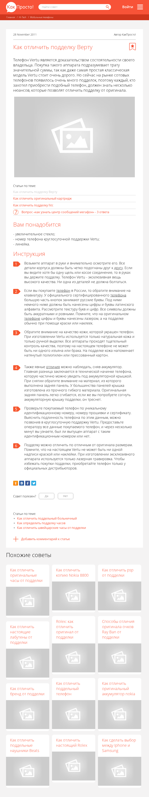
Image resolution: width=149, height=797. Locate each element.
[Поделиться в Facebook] (27, 483)
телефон (63, 290)
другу (118, 267)
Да (46, 496)
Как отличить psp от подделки (117, 572)
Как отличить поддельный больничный (47, 518)
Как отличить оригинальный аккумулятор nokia (118, 688)
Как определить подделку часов (41, 523)
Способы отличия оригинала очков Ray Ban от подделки (118, 629)
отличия (53, 366)
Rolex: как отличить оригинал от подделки (67, 629)
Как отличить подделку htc (33, 205)
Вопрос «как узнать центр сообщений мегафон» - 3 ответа (65, 212)
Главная (10, 17)
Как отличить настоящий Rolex (71, 742)
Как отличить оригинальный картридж (42, 198)
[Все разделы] (140, 7)
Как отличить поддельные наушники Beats (24, 745)
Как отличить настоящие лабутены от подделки (22, 634)
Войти (127, 6)
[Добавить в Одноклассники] (15, 483)
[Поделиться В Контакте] (21, 483)
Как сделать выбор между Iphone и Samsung (119, 745)
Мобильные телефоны (41, 17)
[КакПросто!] (19, 7)
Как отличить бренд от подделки (27, 691)
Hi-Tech (22, 17)
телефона (118, 295)
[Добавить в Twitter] (33, 483)
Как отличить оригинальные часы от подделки (26, 575)
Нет (65, 496)
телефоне (32, 318)
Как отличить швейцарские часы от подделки (51, 528)
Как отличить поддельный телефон (68, 688)
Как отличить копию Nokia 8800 (72, 572)
